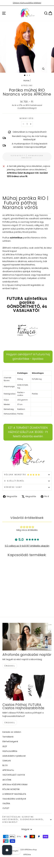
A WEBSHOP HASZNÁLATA (14, 794)
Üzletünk (6, 760)
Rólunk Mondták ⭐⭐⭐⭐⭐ (22, 475)
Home (26, 80)
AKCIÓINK (6, 779)
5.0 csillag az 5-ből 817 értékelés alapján (27, 545)
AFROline (27, 85)
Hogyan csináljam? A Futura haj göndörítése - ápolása (28, 356)
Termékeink (7, 736)
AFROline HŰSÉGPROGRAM (14, 784)
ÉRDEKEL (10, 666)
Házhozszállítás (9, 751)
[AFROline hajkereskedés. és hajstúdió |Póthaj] (27, 456)
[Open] (7, 850)
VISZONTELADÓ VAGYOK (13, 775)
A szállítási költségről (27, 108)
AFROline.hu (8, 770)
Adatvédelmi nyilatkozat (14, 756)
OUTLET (5, 808)
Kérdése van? (13, 487)
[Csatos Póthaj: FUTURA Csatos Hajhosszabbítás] (27, 687)
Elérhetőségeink (10, 741)
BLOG (5, 765)
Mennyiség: (27, 118)
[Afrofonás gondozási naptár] (27, 636)
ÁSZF (4, 746)
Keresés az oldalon (11, 732)
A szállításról (14, 481)
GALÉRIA (6, 803)
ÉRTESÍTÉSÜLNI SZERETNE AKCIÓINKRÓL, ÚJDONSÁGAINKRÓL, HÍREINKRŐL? (23, 819)
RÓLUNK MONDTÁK (11, 789)
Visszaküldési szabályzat (14, 798)
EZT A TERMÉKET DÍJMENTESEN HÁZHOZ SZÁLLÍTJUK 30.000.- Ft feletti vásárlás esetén (28, 432)
